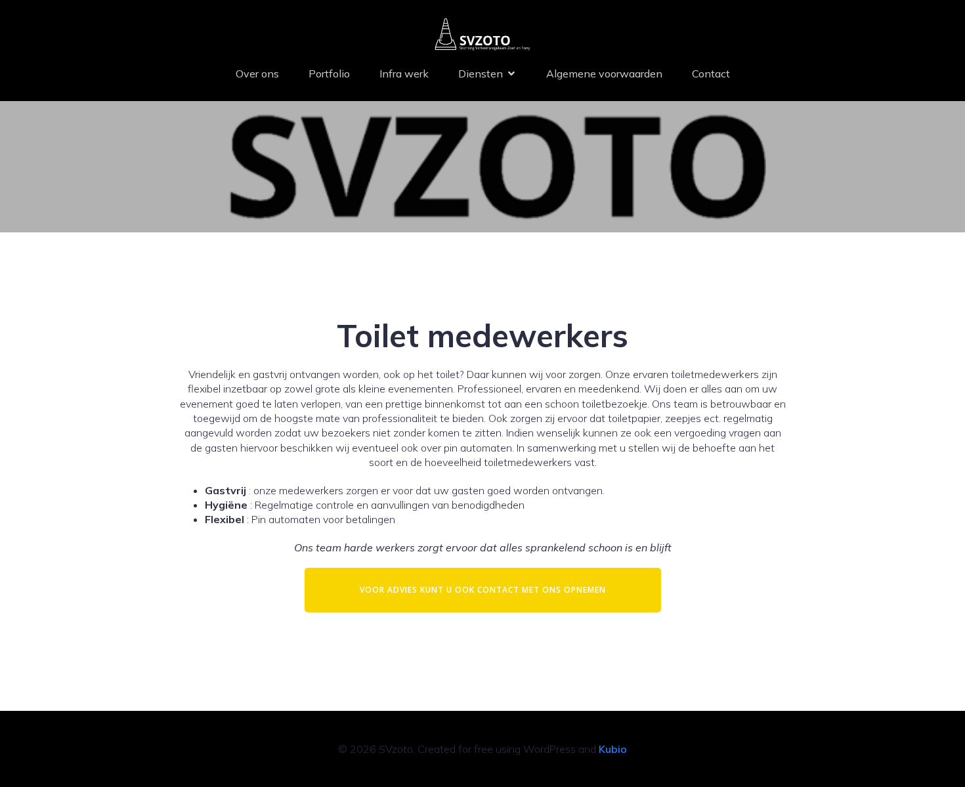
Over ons (257, 73)
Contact (711, 73)
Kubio (613, 748)
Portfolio (329, 73)
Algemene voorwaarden (604, 73)
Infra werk (404, 73)
